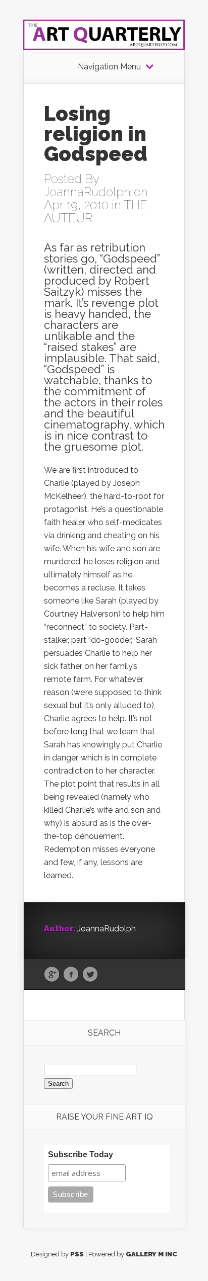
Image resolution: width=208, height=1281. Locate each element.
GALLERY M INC (151, 1254)
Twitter (90, 975)
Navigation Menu (109, 67)
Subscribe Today (80, 1154)
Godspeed (130, 258)
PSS (77, 1254)
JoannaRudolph (87, 192)
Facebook (71, 975)
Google (52, 975)
